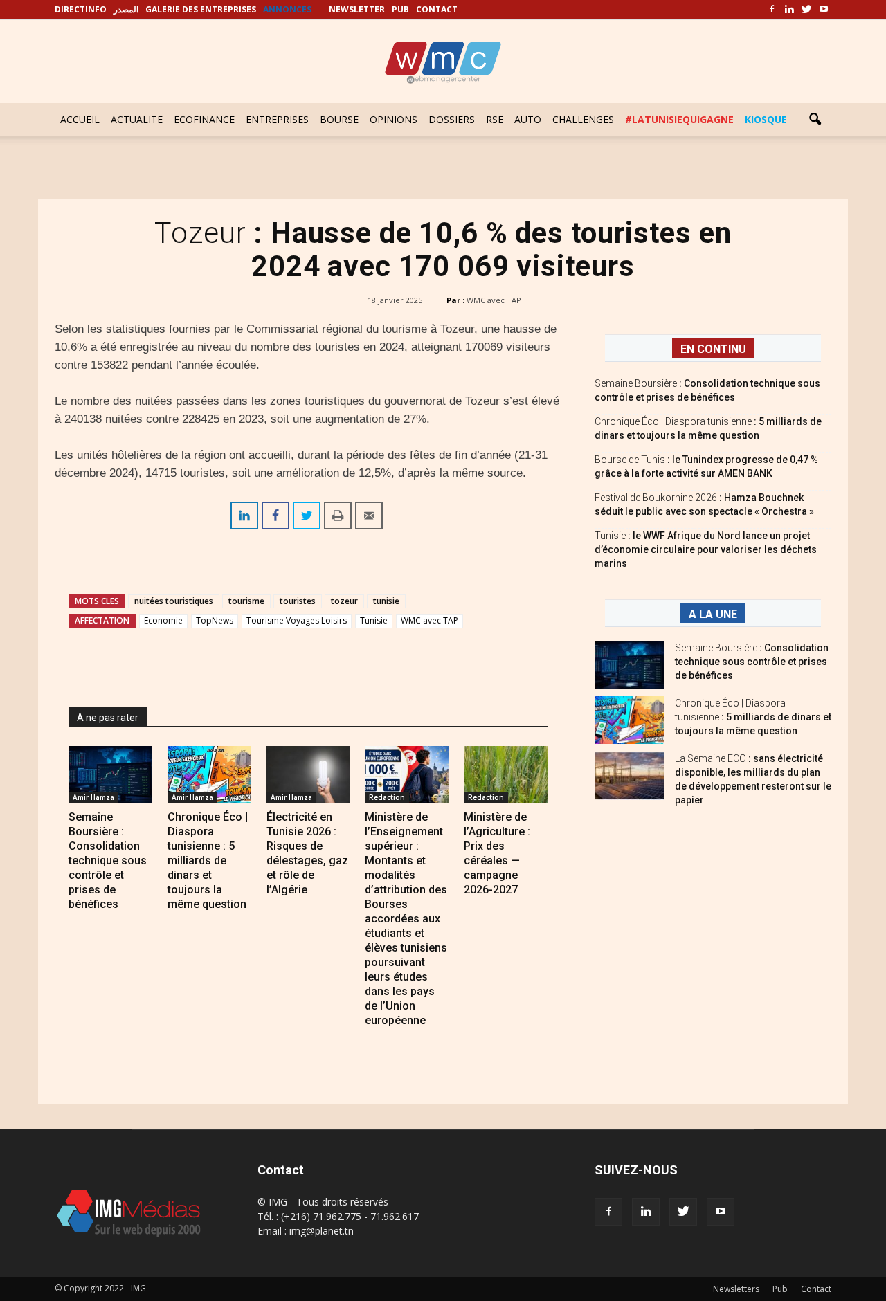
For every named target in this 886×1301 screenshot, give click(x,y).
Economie (163, 620)
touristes (298, 601)
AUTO (527, 119)
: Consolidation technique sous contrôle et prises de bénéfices (752, 661)
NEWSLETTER (357, 9)
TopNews (214, 620)
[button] (814, 119)
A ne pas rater (107, 717)
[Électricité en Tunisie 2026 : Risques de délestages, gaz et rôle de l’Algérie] (308, 774)
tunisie (386, 601)
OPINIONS (393, 119)
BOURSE (339, 119)
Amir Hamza (93, 797)
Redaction (387, 797)
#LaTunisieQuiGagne (679, 119)
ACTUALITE (137, 119)
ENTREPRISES (277, 119)
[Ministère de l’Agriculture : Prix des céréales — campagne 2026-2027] (506, 774)
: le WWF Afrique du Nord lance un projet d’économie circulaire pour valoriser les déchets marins (706, 549)
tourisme (246, 601)
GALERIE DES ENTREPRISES (200, 9)
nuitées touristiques (173, 601)
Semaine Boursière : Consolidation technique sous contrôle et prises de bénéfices (108, 860)
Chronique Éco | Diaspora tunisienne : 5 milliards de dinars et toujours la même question (208, 860)
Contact (816, 1289)
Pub (780, 1289)
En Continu (713, 349)
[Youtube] (823, 9)
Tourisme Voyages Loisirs (296, 620)
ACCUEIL (80, 119)
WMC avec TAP (494, 300)
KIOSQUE (766, 119)
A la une (713, 614)
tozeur (344, 601)
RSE (494, 119)
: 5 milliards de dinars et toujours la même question (753, 717)
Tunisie (374, 620)
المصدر (126, 9)
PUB (400, 9)
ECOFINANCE (204, 119)
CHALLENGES (583, 119)
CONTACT (437, 9)
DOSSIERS (451, 119)
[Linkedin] (789, 9)
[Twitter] (806, 9)
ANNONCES (287, 9)
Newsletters (736, 1289)
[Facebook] (771, 9)
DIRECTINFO (81, 9)
